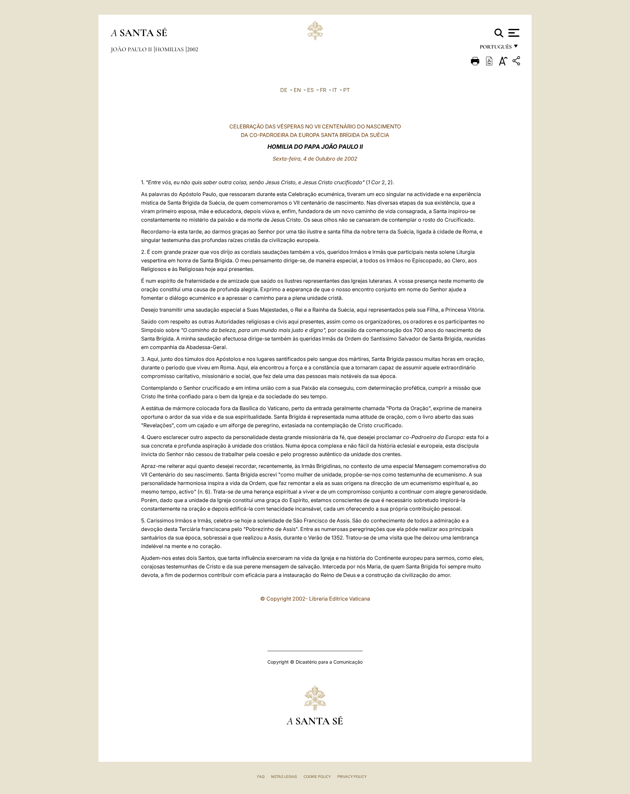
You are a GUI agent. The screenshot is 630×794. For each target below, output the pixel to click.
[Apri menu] (513, 32)
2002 (192, 49)
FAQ (260, 776)
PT (346, 90)
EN (297, 90)
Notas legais (284, 776)
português (495, 48)
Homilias (170, 49)
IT (334, 90)
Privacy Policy (352, 776)
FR (323, 90)
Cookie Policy (317, 776)
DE (283, 90)
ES (310, 90)
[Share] (517, 62)
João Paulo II (132, 49)
